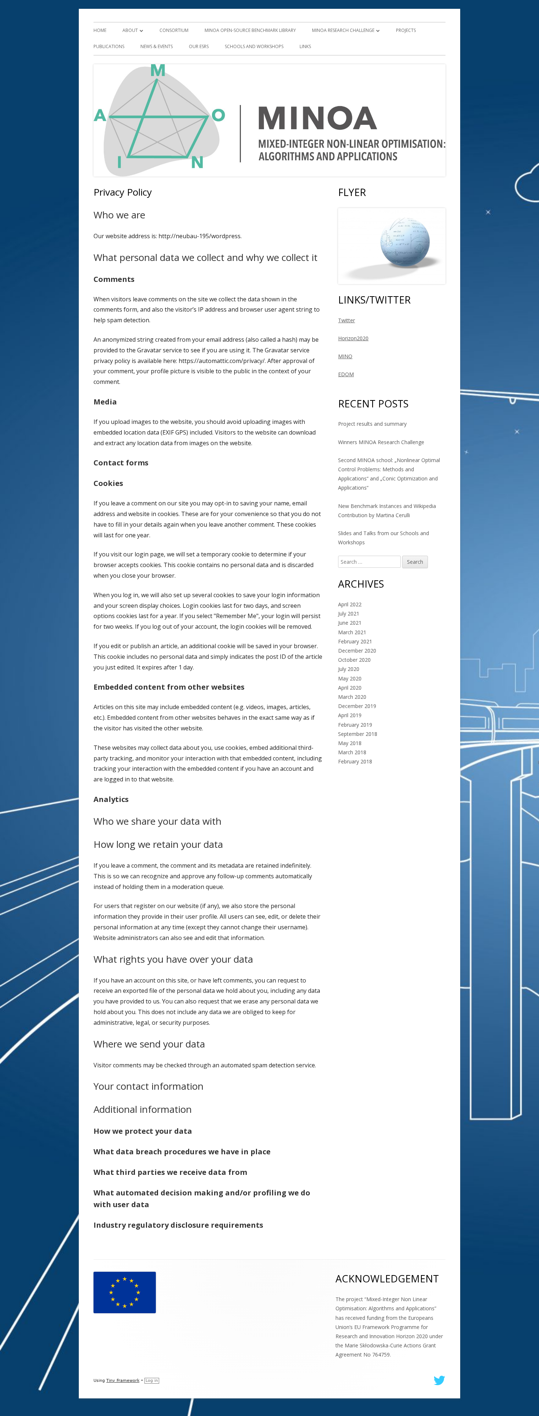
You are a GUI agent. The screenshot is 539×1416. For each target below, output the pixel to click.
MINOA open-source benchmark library (250, 30)
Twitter (346, 320)
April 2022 (350, 604)
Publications (109, 46)
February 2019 (355, 724)
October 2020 (354, 659)
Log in (152, 1380)
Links (305, 46)
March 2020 (352, 696)
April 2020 (350, 687)
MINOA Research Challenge (343, 30)
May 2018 (350, 743)
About (130, 30)
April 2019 (350, 715)
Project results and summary (372, 423)
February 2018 (355, 761)
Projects (406, 30)
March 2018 (352, 752)
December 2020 (357, 650)
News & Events (156, 46)
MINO (345, 356)
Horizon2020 (353, 338)
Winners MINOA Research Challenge (381, 442)
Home (100, 30)
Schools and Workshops (254, 46)
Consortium (174, 30)
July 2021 (348, 613)
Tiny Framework (122, 1380)
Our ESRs (199, 46)
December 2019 (357, 705)
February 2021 (355, 641)
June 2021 (350, 622)
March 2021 (352, 632)
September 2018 (357, 733)
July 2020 (348, 668)
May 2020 (350, 678)
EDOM (346, 374)
